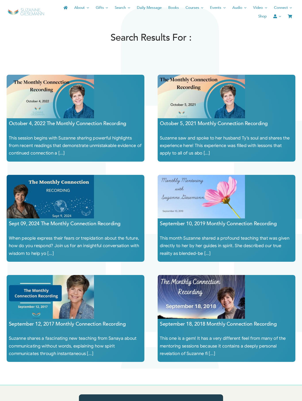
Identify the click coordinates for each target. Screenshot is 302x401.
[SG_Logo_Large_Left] (26, 10)
